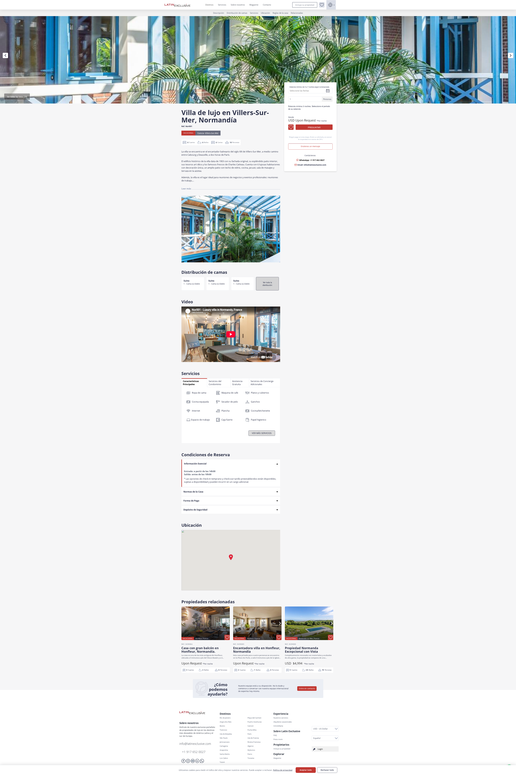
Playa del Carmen (254, 718)
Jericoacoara (224, 742)
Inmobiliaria (278, 726)
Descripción (218, 13)
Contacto (267, 4)
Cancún (251, 726)
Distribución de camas (237, 13)
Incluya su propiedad (304, 5)
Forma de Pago (191, 500)
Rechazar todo (327, 770)
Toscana (251, 758)
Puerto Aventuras (255, 722)
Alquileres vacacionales (282, 722)
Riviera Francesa (254, 742)
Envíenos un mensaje (310, 146)
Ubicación (265, 13)
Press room (278, 739)
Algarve (250, 746)
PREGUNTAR (314, 127)
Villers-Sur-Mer (211, 133)
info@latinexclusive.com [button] (315, 165)
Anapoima (224, 750)
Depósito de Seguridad (195, 509)
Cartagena (224, 746)
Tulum (222, 762)
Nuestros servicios (280, 718)
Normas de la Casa (193, 491)
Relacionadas (297, 13)
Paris (249, 734)
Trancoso (223, 730)
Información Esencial (195, 463)
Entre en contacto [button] (307, 688)
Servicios (222, 4)
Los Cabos (224, 758)
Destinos (209, 4)
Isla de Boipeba (226, 734)
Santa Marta (225, 754)
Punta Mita (252, 730)
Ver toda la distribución (267, 283)
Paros (250, 754)
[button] (322, 5)
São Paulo (224, 738)
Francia (200, 133)
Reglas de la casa (280, 13)
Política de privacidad (282, 770)
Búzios (222, 726)
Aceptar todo (306, 770)
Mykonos (251, 750)
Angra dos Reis (225, 722)
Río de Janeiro (225, 718)
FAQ (275, 735)
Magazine (253, 4)
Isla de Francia (253, 738)
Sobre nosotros (238, 4)
